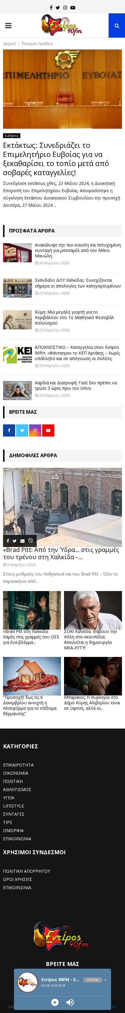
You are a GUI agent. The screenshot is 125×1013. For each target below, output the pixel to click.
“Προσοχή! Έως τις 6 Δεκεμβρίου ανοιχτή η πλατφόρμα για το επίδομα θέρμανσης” (29, 705)
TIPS (7, 822)
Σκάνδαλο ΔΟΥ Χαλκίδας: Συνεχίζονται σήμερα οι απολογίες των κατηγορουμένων (78, 282)
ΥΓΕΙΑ (8, 798)
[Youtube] (72, 7)
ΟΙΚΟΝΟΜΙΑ (15, 773)
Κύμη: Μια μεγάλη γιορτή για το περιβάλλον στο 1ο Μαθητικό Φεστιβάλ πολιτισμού (74, 317)
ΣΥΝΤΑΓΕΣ (14, 814)
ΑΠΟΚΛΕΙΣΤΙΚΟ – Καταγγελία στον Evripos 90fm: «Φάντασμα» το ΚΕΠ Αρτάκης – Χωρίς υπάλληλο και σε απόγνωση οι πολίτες (77, 352)
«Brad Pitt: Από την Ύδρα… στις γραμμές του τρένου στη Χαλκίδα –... (61, 553)
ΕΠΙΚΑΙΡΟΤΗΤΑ (18, 765)
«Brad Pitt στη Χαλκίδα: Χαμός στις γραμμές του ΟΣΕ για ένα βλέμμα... (31, 636)
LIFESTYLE (13, 806)
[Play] (54, 1002)
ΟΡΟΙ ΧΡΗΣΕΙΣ (17, 879)
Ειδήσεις (12, 136)
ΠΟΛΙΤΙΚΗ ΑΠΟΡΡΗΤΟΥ (26, 871)
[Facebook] (51, 7)
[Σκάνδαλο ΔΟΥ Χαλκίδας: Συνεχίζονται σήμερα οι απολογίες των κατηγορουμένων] (17, 287)
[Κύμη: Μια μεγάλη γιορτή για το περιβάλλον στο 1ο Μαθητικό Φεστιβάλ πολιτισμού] (17, 319)
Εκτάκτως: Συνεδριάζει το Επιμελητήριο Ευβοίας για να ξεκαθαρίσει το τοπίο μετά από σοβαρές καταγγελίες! (56, 158)
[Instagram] (65, 7)
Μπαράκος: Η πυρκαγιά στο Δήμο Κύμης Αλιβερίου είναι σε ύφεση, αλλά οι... (92, 702)
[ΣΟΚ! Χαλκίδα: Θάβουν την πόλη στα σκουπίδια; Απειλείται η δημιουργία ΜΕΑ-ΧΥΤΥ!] (93, 610)
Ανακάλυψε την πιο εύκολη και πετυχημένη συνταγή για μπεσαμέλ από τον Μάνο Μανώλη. (78, 250)
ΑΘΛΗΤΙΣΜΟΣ (17, 789)
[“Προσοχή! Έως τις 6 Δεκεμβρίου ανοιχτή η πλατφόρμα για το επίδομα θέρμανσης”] (32, 676)
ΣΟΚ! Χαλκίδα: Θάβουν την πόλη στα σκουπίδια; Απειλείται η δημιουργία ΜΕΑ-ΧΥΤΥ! (90, 639)
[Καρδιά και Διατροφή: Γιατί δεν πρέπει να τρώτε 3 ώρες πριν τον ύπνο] (17, 390)
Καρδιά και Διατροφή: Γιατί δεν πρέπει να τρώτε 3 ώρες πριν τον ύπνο (76, 385)
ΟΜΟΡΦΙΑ (13, 830)
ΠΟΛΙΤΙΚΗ (13, 781)
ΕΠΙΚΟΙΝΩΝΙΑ (17, 838)
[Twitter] (58, 7)
